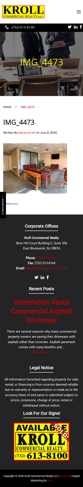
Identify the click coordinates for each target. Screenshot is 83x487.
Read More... (41, 352)
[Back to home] (23, 11)
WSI (49, 480)
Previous (12, 203)
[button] (79, 11)
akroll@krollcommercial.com (46, 268)
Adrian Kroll (26, 132)
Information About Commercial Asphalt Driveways (41, 311)
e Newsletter (2, 206)
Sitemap (65, 476)
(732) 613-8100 (22, 27)
